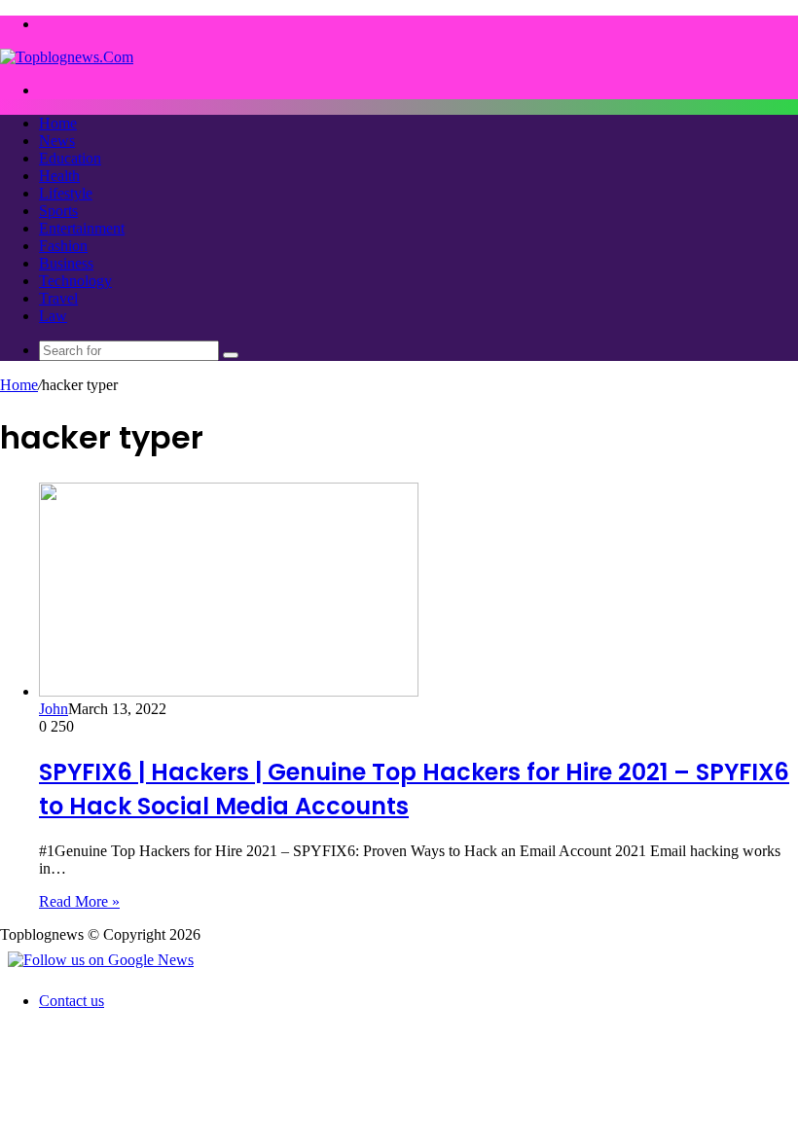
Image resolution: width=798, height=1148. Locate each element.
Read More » (79, 901)
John (53, 708)
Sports (58, 210)
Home (58, 123)
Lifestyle (65, 193)
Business (66, 263)
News (57, 140)
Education (70, 158)
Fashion (63, 245)
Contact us (71, 1000)
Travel (58, 298)
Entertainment (82, 228)
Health (59, 175)
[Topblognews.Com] (66, 57)
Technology (75, 280)
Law (53, 315)
